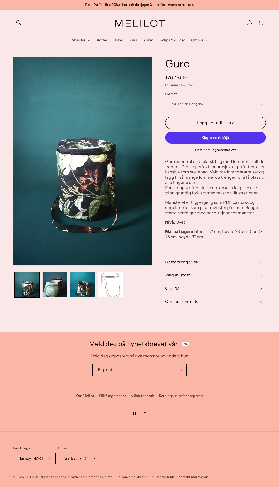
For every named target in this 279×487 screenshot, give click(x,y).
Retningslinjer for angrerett (181, 396)
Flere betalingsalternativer (215, 150)
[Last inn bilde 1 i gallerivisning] (27, 284)
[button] (19, 23)
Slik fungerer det (112, 396)
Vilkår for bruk (142, 396)
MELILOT (32, 476)
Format (171, 94)
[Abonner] (180, 370)
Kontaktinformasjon (193, 476)
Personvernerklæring (132, 476)
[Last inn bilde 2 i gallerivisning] (55, 284)
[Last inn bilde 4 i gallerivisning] (110, 284)
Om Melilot (85, 396)
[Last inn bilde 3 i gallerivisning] (82, 284)
